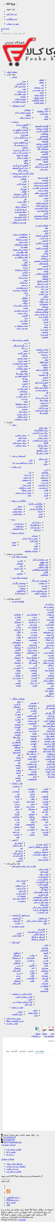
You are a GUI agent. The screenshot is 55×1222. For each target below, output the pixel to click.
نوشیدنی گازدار (18, 583)
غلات (46, 490)
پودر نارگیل (43, 408)
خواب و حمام (17, 1007)
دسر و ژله (23, 277)
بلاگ (8, 1205)
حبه (26, 318)
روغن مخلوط (42, 450)
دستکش (17, 963)
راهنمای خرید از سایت (16, 1166)
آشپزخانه (16, 942)
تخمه (46, 119)
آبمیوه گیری (43, 877)
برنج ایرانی (36, 522)
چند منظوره (49, 738)
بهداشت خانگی (18, 699)
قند (46, 461)
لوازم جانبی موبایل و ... (22, 1002)
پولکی (25, 303)
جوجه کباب (22, 184)
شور (26, 401)
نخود (36, 546)
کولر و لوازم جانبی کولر (36, 921)
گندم (46, 495)
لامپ (30, 999)
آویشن (45, 377)
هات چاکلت (43, 567)
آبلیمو (25, 381)
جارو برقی (21, 888)
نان (29, 472)
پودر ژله (44, 289)
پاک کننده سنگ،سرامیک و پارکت (49, 725)
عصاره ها (44, 400)
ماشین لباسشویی (40, 897)
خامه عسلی (38, 98)
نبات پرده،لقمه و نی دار (22, 463)
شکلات (24, 265)
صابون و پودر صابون (31, 832)
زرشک (45, 385)
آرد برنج (45, 475)
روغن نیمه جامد (20, 443)
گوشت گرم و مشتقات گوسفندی (42, 133)
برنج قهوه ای (35, 525)
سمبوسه (23, 214)
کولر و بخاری (12, 1023)
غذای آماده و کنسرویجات (23, 173)
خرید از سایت (12, 1169)
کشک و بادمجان (41, 218)
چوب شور (23, 242)
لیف (36, 1015)
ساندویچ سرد (42, 211)
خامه (42, 92)
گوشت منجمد (42, 128)
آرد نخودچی (43, 485)
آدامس (45, 266)
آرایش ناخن (18, 853)
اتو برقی (22, 891)
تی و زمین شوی (18, 975)
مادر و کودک (17, 783)
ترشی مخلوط (21, 404)
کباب (24, 181)
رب (26, 343)
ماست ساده (20, 99)
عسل (45, 327)
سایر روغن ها (42, 453)
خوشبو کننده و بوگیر (18, 727)
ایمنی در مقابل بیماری (17, 670)
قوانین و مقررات (13, 1149)
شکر (45, 464)
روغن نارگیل (42, 445)
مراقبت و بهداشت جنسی (33, 670)
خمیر (29, 482)
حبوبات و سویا (18, 533)
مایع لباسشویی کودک (30, 824)
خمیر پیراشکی (25, 488)
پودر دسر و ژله (41, 286)
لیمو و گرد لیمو (41, 382)
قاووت (25, 315)
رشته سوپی (17, 511)
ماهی (25, 160)
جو (47, 498)
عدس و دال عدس (30, 538)
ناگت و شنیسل (20, 194)
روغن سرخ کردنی (40, 433)
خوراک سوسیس (41, 216)
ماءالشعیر (20, 591)
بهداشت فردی (18, 601)
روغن (14, 425)
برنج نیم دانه (35, 527)
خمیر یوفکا (26, 490)
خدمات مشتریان (8, 1145)
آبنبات (25, 272)
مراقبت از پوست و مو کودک (15, 791)
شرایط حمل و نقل (14, 1164)
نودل (40, 514)
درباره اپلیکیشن (13, 1197)
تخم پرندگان (43, 164)
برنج (13, 519)
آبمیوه (44, 588)
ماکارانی (39, 506)
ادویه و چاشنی (42, 349)
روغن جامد (22, 440)
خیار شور (23, 394)
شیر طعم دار (20, 94)
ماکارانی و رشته (19, 501)
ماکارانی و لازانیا (35, 504)
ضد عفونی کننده (18, 777)
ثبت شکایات (11, 19)
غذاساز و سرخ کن (40, 907)
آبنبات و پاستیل (21, 270)
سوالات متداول (7, 1159)
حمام (35, 1010)
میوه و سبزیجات (13, 1018)
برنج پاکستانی (18, 529)
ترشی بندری (22, 414)
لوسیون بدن (48, 660)
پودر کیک (44, 299)
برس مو (19, 850)
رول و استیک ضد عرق (49, 670)
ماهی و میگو (22, 158)
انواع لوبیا (34, 541)
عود (19, 755)
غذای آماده (43, 195)
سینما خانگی (39, 934)
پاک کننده (51, 705)
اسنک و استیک (42, 235)
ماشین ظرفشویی (40, 899)
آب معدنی (42, 583)
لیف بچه (44, 806)
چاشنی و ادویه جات (20, 340)
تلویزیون (41, 929)
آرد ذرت (44, 482)
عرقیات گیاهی (40, 593)
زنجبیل (45, 380)
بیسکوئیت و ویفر (20, 234)
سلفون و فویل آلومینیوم (44, 988)
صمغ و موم (43, 859)
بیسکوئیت (23, 237)
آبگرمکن (16, 921)
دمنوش (20, 573)
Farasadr (22, 1220)
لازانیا (40, 511)
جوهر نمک (50, 736)
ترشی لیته (23, 411)
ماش (35, 548)
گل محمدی (43, 375)
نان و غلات (16, 467)
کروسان (44, 256)
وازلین (51, 657)
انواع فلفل (43, 362)
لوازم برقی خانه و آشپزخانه (24, 866)
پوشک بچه (49, 690)
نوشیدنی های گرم (19, 556)
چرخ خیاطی (20, 886)
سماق (45, 367)
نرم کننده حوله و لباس (33, 710)
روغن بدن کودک (17, 811)
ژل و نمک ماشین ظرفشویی (32, 771)
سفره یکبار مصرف (45, 965)
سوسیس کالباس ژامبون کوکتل (41, 159)
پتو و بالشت (17, 1014)
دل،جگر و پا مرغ (21, 150)
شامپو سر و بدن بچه (16, 829)
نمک (46, 359)
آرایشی (15, 840)
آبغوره (25, 384)
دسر (26, 280)
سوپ (45, 198)
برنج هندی (19, 526)
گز (26, 295)
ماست (23, 96)
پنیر (42, 85)
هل (47, 392)
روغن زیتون (43, 438)
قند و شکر (43, 459)
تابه (33, 968)
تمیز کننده (50, 771)
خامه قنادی (39, 103)
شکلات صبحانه (41, 312)
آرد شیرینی (43, 488)
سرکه (25, 386)
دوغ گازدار (21, 84)
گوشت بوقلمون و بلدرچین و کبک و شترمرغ (20, 132)
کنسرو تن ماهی (41, 193)
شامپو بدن (32, 627)
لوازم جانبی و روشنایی (22, 994)
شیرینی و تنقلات (19, 222)
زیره (46, 395)
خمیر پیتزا (27, 485)
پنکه (45, 923)
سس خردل (22, 361)
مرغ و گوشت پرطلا (15, 1021)
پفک (46, 233)
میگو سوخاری (20, 212)
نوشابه (22, 588)
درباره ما (10, 1154)
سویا (14, 542)
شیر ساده (21, 91)
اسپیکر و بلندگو (38, 937)
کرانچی (45, 240)
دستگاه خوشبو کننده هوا (17, 750)
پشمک (25, 300)
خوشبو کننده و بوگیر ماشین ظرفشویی (32, 746)
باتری (19, 933)
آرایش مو (19, 843)
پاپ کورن (44, 238)
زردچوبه (44, 354)
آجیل (46, 108)
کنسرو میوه (43, 177)
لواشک (45, 279)
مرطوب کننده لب (40, 854)
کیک (46, 251)
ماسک (18, 675)
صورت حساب (12, 24)
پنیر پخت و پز (38, 90)
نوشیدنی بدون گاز (39, 580)
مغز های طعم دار (20, 254)
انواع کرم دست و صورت (50, 627)
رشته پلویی (17, 514)
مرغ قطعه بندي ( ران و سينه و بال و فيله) (20, 145)
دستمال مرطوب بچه (44, 819)
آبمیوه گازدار (19, 593)
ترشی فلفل (22, 417)
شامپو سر (32, 619)
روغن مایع (43, 427)
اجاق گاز (44, 889)
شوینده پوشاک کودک (32, 816)
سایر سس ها (22, 373)
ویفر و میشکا (22, 239)
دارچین (45, 357)
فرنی (46, 200)
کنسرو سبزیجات (41, 183)
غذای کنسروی (20, 217)
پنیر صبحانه (39, 87)
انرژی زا (21, 586)
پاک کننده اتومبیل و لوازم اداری (50, 766)
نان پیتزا (27, 475)
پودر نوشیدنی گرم (40, 559)
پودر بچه (44, 829)
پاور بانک (28, 1004)
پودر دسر (44, 291)
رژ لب (45, 857)
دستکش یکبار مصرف (44, 973)
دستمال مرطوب (41, 852)
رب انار (24, 348)
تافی (26, 262)
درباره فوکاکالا (12, 1200)
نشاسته (45, 480)
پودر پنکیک (43, 301)
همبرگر (23, 189)
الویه (46, 213)
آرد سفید (44, 477)
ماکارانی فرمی (36, 509)
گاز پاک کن (50, 713)
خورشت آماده (42, 203)
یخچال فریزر (42, 879)
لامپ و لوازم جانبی (23, 997)
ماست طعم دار (19, 101)
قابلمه (31, 965)
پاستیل (25, 275)
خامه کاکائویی (38, 100)
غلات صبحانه (42, 309)
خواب (19, 1011)
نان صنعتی (26, 480)
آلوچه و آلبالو (42, 281)
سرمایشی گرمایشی (21, 915)
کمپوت (45, 180)
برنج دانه (37, 530)
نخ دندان (17, 630)
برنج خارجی (19, 523)
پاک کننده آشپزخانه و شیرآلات (50, 758)
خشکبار (27, 110)
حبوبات (35, 536)
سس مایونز (22, 358)
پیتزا (25, 186)
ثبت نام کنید (11, 14)
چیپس (45, 230)
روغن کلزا (43, 448)
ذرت (46, 493)
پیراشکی (44, 258)
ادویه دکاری (43, 352)
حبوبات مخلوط (31, 551)
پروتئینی (15, 122)
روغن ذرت (43, 435)
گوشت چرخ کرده (20, 165)
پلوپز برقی (43, 874)
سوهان (24, 298)
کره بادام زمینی (41, 314)
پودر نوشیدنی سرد (39, 591)
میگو (26, 163)
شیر (24, 89)
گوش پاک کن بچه (45, 811)
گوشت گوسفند (41, 126)
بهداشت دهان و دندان (17, 617)
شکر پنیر (24, 321)
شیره (46, 322)
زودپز (32, 970)
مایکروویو (44, 887)
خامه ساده (39, 95)
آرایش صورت (42, 844)
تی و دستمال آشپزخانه (17, 968)
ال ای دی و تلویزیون (36, 932)
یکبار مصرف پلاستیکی (44, 947)
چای (21, 566)
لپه (36, 543)
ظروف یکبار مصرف (45, 980)
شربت (44, 586)
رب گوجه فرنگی (20, 345)
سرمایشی (42, 918)
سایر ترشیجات (21, 419)
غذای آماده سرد (41, 208)
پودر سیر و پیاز (41, 398)
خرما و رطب (25, 117)
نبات (31, 460)
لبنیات (14, 77)
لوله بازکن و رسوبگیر (17, 704)
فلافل (24, 191)
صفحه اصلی (11, 72)
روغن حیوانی (21, 445)
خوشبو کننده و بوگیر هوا (17, 734)
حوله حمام (33, 1013)
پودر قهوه (44, 562)
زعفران (44, 365)
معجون (24, 323)
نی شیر (24, 285)
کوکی (45, 253)
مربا (46, 324)
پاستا (40, 516)
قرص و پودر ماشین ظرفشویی (32, 764)
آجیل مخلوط (42, 111)
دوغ (24, 81)
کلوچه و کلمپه (42, 248)
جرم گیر (51, 715)
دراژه (25, 267)
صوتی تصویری (18, 926)
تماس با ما (11, 1152)
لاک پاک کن (18, 855)
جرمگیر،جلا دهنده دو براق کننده (32, 756)
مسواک (17, 622)
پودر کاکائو (43, 564)
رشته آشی (17, 509)
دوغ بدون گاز (20, 86)
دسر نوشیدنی (22, 288)
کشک (41, 80)
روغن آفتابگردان (41, 430)
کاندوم (34, 675)
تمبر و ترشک (42, 284)
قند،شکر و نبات (18, 456)
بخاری (17, 923)
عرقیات (43, 596)
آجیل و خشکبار (18, 106)
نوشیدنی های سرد (20, 578)
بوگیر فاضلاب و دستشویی (16, 742)
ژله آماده (24, 282)
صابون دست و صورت (34, 632)
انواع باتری (16, 935)
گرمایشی (16, 918)
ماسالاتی (44, 575)
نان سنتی (27, 477)
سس (25, 350)
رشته (20, 506)
